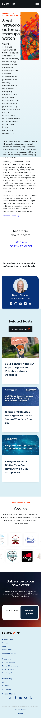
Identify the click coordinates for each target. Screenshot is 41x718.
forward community (10, 666)
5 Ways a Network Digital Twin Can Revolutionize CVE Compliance (16, 467)
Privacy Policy (20, 710)
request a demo (9, 653)
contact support (8, 662)
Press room (7, 650)
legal (20, 713)
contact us (6, 689)
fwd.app (5, 643)
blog (4, 646)
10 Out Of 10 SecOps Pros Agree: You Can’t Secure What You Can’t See (19, 417)
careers (5, 686)
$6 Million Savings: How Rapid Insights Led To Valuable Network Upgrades (19, 369)
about (4, 682)
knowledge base (8, 673)
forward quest (8, 669)
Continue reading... (11, 216)
